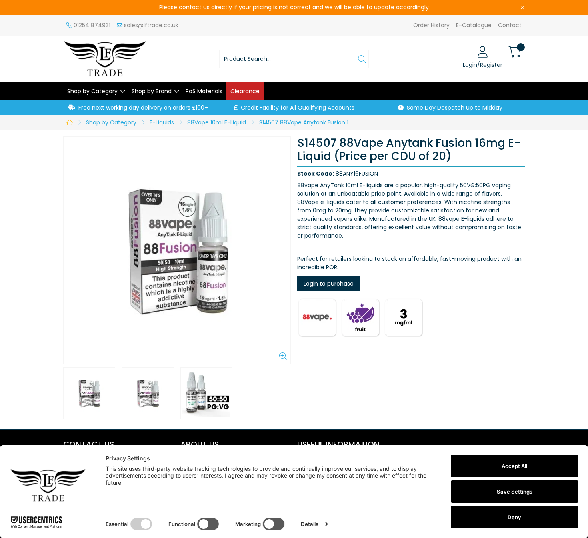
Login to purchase (329, 284)
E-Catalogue (474, 25)
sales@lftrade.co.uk (150, 25)
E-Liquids (162, 122)
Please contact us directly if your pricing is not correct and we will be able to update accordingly (294, 7)
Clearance (245, 91)
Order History (431, 25)
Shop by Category (92, 91)
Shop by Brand (152, 91)
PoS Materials (204, 91)
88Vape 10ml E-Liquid (216, 122)
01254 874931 (91, 25)
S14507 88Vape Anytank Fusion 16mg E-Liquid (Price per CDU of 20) (307, 122)
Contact (510, 25)
